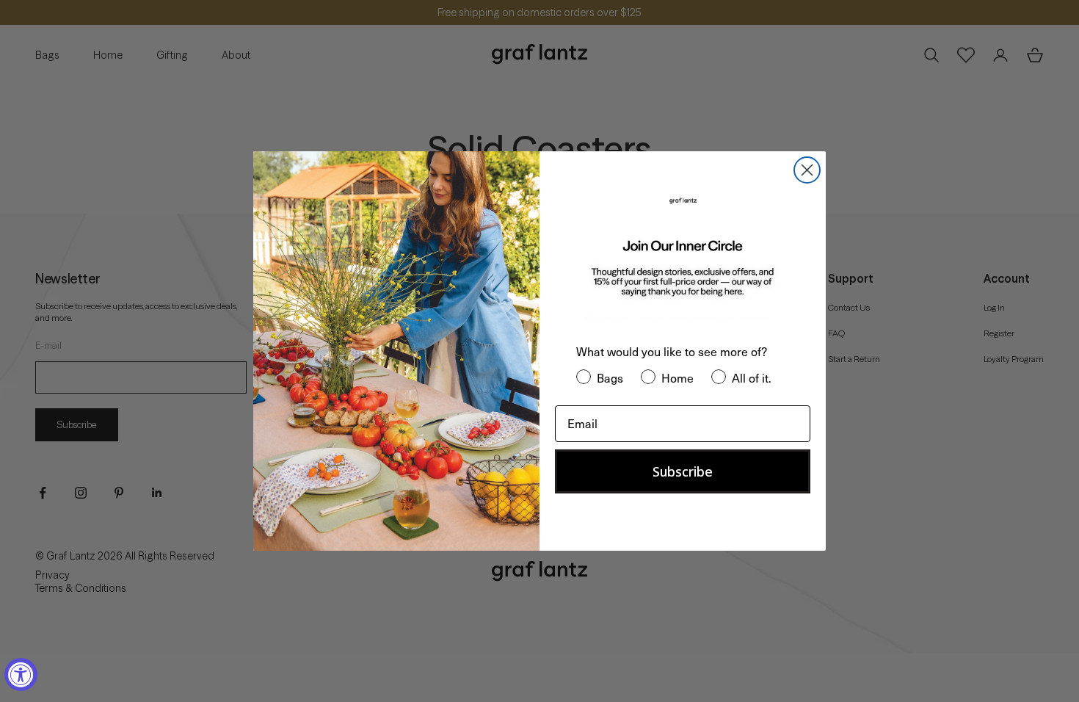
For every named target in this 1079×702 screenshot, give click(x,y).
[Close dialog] (807, 170)
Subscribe (683, 471)
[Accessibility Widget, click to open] (20, 674)
